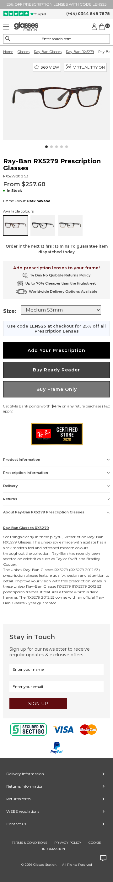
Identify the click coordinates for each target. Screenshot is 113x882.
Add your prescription (56, 350)
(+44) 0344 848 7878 (88, 13)
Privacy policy (67, 843)
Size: (9, 311)
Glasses (24, 52)
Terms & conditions (29, 843)
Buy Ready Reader (56, 370)
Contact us (16, 824)
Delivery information (25, 773)
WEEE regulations (22, 811)
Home (8, 52)
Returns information (25, 786)
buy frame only (56, 389)
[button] (46, 146)
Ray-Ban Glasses (48, 52)
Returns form (18, 798)
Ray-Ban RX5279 (80, 52)
